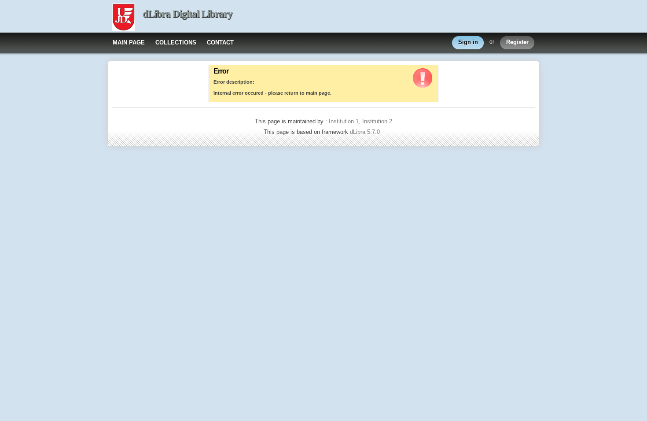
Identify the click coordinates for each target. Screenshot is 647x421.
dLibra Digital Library (187, 13)
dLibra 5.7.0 (366, 132)
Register (517, 42)
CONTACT (220, 42)
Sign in (468, 42)
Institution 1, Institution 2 (360, 121)
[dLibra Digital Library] (123, 18)
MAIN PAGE (129, 42)
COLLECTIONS (175, 42)
